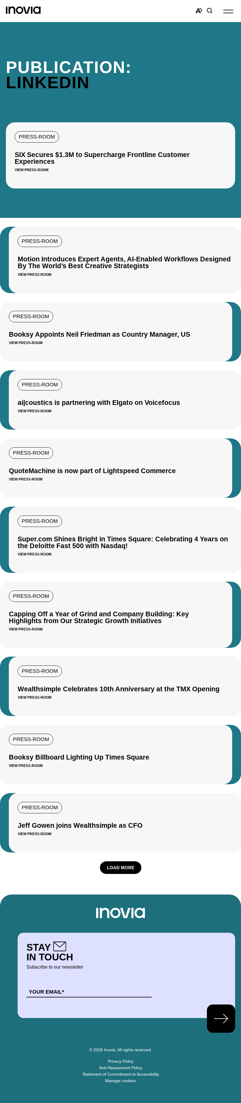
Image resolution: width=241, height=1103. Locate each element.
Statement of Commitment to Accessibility (120, 1074)
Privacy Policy (120, 1061)
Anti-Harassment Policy (120, 1067)
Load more (120, 867)
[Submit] (221, 1018)
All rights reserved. (134, 1049)
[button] (228, 11)
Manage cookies (120, 1080)
